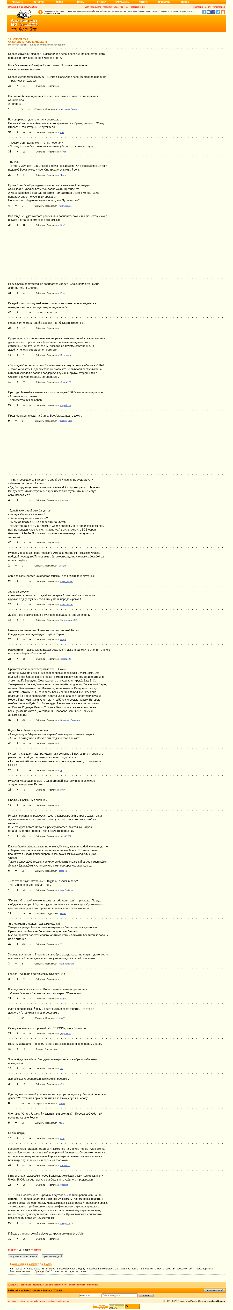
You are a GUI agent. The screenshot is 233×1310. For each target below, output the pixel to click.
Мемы (59, 2)
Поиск (185, 2)
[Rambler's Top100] (100, 1306)
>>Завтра (36, 1249)
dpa (62, 132)
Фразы (80, 2)
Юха (62, 293)
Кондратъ (65, 1223)
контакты (31, 1301)
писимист (65, 1165)
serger (63, 913)
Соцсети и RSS (120, 7)
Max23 (62, 1018)
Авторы (143, 2)
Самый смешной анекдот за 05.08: (31, 1264)
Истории (38, 2)
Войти (208, 7)
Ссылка (39, 312)
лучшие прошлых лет (56, 1285)
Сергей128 (65, 382)
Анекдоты (18, 2)
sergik (63, 639)
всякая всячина (77, 1285)
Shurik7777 (65, 836)
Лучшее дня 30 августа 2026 (22, 7)
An (61, 1068)
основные (26, 1285)
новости (65, 1301)
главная (13, 1290)
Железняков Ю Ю (68, 620)
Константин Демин (68, 109)
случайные (92, 1285)
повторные (38, 1285)
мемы (36, 1290)
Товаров (63, 871)
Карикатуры (122, 2)
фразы (46, 1290)
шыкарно (64, 500)
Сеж (62, 1138)
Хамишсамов (65, 206)
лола (61, 1123)
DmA (62, 225)
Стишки (101, 2)
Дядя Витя (65, 1033)
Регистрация (219, 7)
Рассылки (107, 7)
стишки (57, 1290)
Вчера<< (13, 1249)
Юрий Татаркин (66, 964)
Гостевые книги (137, 7)
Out (62, 1084)
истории (26, 1290)
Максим (64, 1185)
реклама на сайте (16, 1301)
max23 (62, 1103)
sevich (63, 152)
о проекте (42, 1301)
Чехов (63, 175)
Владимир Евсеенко (70, 720)
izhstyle (62, 566)
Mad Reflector (66, 890)
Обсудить (40, 86)
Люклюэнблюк (65, 421)
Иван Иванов (66, 355)
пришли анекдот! (214, 1290)
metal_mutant (66, 581)
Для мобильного (93, 7)
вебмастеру (54, 1301)
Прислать (164, 2)
